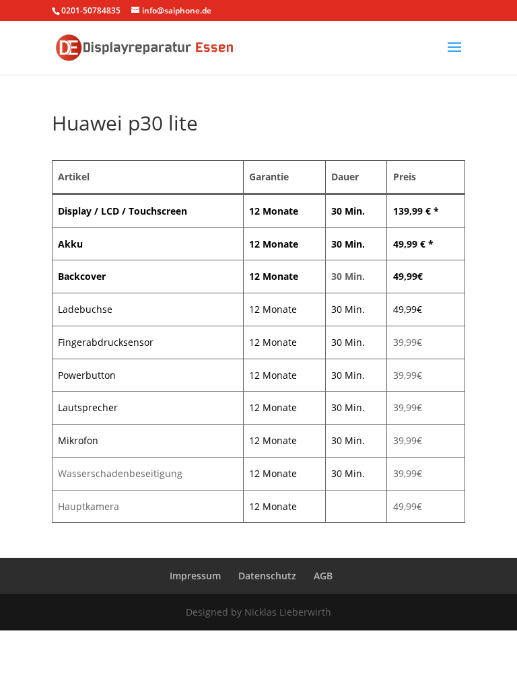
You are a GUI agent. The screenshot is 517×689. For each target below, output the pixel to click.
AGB (323, 575)
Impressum (195, 575)
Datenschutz (267, 575)
